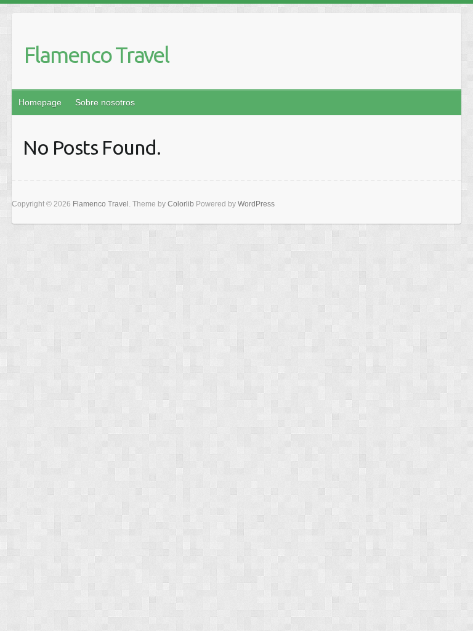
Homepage (40, 102)
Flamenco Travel (96, 54)
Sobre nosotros (105, 102)
